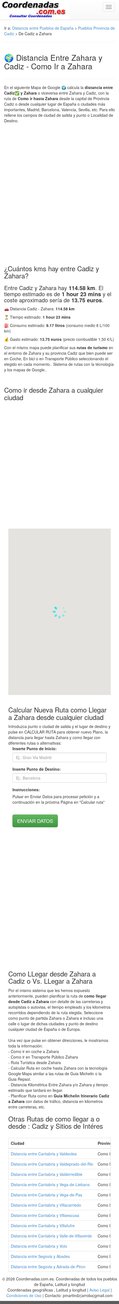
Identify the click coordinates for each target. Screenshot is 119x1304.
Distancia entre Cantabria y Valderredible (46, 1174)
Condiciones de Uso (24, 1295)
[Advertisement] (59, 194)
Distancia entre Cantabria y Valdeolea (44, 1153)
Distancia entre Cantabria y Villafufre (43, 1225)
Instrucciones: (26, 789)
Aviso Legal (99, 1290)
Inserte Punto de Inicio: (34, 748)
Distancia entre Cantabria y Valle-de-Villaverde (51, 1236)
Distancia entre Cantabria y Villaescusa (45, 1215)
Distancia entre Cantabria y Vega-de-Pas (46, 1195)
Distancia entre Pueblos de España (43, 28)
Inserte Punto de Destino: (36, 769)
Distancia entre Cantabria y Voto (39, 1246)
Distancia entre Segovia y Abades (40, 1256)
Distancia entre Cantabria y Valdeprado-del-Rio (52, 1164)
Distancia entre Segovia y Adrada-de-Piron (48, 1266)
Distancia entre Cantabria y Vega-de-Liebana (50, 1184)
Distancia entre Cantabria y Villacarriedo (46, 1205)
